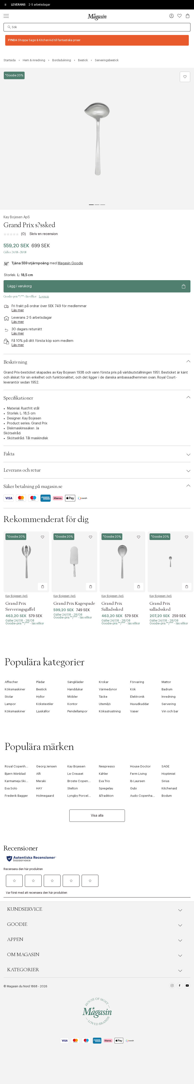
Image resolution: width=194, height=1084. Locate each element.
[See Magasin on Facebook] (179, 986)
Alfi (38, 773)
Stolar (9, 696)
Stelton (72, 788)
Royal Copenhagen (19, 766)
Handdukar (75, 689)
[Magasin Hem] (97, 16)
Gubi (133, 788)
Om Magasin (23, 954)
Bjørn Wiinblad (15, 773)
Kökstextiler (44, 703)
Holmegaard (45, 795)
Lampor (10, 703)
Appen (15, 939)
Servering (169, 703)
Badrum (167, 689)
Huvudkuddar (139, 703)
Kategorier (23, 969)
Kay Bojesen (31, 418)
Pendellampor (77, 711)
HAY (39, 788)
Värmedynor (108, 689)
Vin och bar (170, 711)
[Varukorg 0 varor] (187, 16)
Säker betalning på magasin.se (33, 486)
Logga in (44, 296)
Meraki (41, 781)
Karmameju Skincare (19, 781)
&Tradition (106, 795)
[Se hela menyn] (6, 15)
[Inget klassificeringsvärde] (12, 234)
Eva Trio (104, 781)
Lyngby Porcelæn (80, 795)
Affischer (11, 681)
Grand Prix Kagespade (74, 603)
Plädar (40, 681)
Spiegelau (106, 788)
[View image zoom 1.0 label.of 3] (97, 139)
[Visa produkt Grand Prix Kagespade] (74, 561)
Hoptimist (168, 773)
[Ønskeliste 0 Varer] (179, 16)
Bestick (41, 689)
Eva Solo (11, 788)
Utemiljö (105, 703)
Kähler (103, 773)
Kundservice (24, 909)
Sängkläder (75, 681)
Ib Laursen (137, 781)
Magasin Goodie (70, 263)
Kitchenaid (169, 788)
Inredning (169, 696)
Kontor (72, 703)
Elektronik (137, 696)
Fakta (9, 454)
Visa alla (97, 815)
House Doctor (140, 766)
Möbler (72, 696)
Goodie (17, 924)
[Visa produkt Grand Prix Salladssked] (122, 561)
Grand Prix (39, 423)
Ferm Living (138, 773)
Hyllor (40, 696)
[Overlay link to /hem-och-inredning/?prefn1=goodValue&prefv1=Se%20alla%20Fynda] (97, 40)
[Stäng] (171, 592)
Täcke (103, 696)
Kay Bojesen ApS (17, 217)
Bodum (167, 795)
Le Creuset (75, 773)
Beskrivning (15, 362)
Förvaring (137, 681)
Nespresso (107, 766)
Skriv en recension (44, 234)
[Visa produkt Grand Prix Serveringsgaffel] (26, 561)
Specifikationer (18, 398)
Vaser (134, 711)
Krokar (104, 681)
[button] (171, 16)
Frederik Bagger (16, 795)
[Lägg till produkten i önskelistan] (185, 77)
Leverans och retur (22, 470)
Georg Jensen (46, 766)
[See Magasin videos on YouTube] (187, 986)
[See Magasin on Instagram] (172, 986)
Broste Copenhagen (82, 781)
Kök (133, 689)
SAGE (165, 766)
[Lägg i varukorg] (42, 586)
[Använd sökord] (9, 27)
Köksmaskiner (15, 689)
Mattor (166, 681)
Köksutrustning (110, 711)
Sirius (165, 781)
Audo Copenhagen (144, 795)
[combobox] (97, 27)
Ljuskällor (43, 711)
